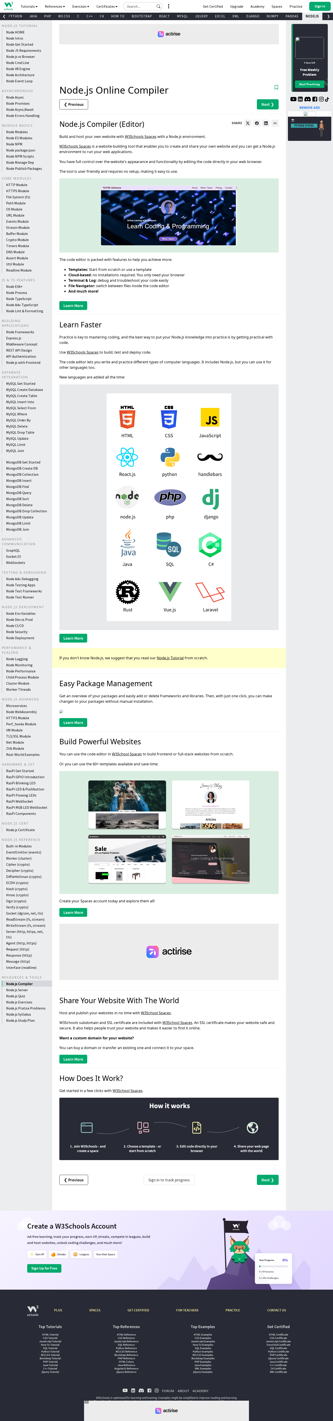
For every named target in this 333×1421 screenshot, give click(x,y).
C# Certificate (278, 1368)
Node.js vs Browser (20, 56)
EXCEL (220, 16)
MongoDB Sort (17, 499)
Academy (257, 6)
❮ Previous (74, 104)
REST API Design (19, 350)
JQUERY (201, 16)
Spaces (277, 6)
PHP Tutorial (50, 1361)
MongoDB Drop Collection (26, 511)
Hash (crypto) (16, 889)
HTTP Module (16, 184)
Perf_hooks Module (21, 724)
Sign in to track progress (169, 1179)
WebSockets (15, 562)
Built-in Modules (19, 846)
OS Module (14, 209)
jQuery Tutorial (50, 1372)
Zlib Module (15, 748)
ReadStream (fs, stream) (25, 919)
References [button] (54, 6)
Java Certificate (278, 1361)
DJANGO (253, 16)
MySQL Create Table (21, 395)
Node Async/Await (20, 109)
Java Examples (202, 1365)
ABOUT (183, 1390)
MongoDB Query (18, 492)
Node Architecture (20, 75)
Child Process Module (22, 677)
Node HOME (15, 32)
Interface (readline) (21, 967)
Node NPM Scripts (20, 156)
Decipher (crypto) (19, 870)
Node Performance (21, 671)
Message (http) (18, 961)
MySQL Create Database (24, 389)
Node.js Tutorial (170, 657)
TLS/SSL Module (18, 736)
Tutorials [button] (28, 6)
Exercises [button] (79, 6)
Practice (296, 6)
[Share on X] (247, 123)
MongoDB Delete (19, 505)
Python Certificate (278, 1351)
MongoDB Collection (22, 474)
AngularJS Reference (126, 1368)
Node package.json (20, 150)
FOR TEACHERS (187, 1310)
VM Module (14, 730)
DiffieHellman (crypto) (23, 876)
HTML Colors (126, 1361)
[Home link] (8, 6)
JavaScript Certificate (278, 1341)
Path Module (16, 203)
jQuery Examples (202, 1372)
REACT (164, 16)
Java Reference (126, 1365)
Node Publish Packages (24, 168)
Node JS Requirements (23, 50)
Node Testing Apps (20, 585)
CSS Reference (126, 1338)
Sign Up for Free (44, 1268)
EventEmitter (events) (23, 852)
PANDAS (292, 16)
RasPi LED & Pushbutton (25, 789)
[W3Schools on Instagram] (321, 99)
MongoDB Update (20, 517)
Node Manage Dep (20, 162)
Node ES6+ (14, 286)
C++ (90, 16)
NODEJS (312, 16)
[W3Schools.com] (32, 1313)
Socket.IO (13, 556)
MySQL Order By (18, 420)
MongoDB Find (17, 486)
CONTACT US (276, 1310)
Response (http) (19, 955)
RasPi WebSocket (19, 801)
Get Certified (213, 6)
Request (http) (17, 949)
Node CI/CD (15, 625)
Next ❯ (267, 104)
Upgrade (236, 6)
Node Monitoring (19, 665)
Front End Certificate (278, 1344)
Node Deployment (20, 638)
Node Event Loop (19, 81)
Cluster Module (17, 683)
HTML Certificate (278, 1334)
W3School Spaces (127, 754)
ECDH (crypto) (17, 882)
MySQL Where (16, 414)
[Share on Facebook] (257, 123)
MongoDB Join (17, 529)
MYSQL (182, 16)
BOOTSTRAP (142, 16)
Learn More (73, 305)
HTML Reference (126, 1334)
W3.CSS (64, 16)
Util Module (15, 264)
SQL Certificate (278, 1348)
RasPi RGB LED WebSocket (26, 807)
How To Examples (203, 1344)
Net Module (15, 742)
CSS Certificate (278, 1338)
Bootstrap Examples (203, 1358)
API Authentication (21, 356)
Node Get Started (19, 44)
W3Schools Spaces (141, 136)
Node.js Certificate (20, 830)
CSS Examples (203, 1338)
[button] (158, 6)
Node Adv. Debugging (22, 579)
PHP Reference (126, 1358)
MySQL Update (17, 438)
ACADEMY (200, 1390)
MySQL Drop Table (20, 432)
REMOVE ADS (309, 107)
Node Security (16, 631)
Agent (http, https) (21, 943)
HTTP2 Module (17, 718)
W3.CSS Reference (126, 1351)
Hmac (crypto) (17, 895)
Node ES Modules (19, 138)
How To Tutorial (50, 1344)
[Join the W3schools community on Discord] (307, 99)
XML (235, 16)
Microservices (16, 705)
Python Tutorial (50, 1351)
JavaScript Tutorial (50, 1341)
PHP (47, 16)
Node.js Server (17, 990)
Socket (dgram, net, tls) (24, 913)
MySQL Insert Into (20, 402)
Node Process (16, 292)
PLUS (58, 1310)
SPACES (94, 1310)
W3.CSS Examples (203, 1355)
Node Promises (18, 103)
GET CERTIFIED (138, 1310)
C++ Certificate (278, 1365)
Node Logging (17, 659)
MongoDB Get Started (23, 462)
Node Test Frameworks (24, 591)
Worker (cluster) (18, 858)
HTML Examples (203, 1334)
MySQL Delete (17, 426)
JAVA (33, 16)
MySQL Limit (16, 444)
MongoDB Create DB (22, 468)
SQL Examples (203, 1348)
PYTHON (15, 16)
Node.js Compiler (19, 983)
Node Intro (14, 38)
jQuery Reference (126, 1372)
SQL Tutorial (50, 1348)
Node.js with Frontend (23, 362)
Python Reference (126, 1348)
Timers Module (17, 246)
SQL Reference (126, 1344)
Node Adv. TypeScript (22, 305)
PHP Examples (203, 1361)
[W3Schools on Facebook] (315, 99)
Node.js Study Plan (20, 1020)
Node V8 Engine (18, 68)
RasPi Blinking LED (21, 783)
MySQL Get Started (20, 383)
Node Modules (17, 132)
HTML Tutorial (50, 1334)
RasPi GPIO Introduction (25, 777)
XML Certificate (278, 1372)
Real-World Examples (23, 754)
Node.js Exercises (19, 1002)
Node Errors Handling (23, 115)
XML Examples (203, 1368)
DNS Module (15, 252)
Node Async (15, 97)
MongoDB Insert (19, 480)
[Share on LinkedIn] (266, 123)
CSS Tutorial (50, 1338)
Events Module (17, 221)
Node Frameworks (20, 332)
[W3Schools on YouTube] (293, 99)
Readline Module (19, 270)
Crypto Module (17, 239)
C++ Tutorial (50, 1368)
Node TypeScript (19, 298)
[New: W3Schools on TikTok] (327, 99)
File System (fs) (18, 197)
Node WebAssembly (21, 711)
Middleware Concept (22, 344)
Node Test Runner (20, 597)
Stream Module (18, 227)
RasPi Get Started (20, 770)
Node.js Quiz (15, 996)
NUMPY (272, 16)
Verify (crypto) (17, 907)
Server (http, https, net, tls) (24, 934)
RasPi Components (21, 813)
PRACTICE (233, 1310)
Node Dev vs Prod (19, 619)
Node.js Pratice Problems (26, 1008)
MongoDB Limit (18, 523)
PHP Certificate (278, 1355)
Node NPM (14, 144)
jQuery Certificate (278, 1358)
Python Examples (203, 1351)
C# (102, 16)
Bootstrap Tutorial (50, 1358)
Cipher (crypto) (18, 864)
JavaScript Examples (203, 1341)
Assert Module (17, 258)
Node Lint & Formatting (24, 311)
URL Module (15, 215)
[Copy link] (275, 123)
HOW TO (118, 16)
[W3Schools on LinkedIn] (300, 99)
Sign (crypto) (16, 901)
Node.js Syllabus (18, 1014)
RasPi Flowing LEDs (21, 795)
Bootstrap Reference (126, 1355)
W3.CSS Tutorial (50, 1355)
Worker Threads (18, 689)
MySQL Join (15, 450)
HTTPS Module (17, 191)
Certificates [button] (106, 6)
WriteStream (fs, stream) (25, 925)
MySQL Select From (21, 408)
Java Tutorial (50, 1365)
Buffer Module (17, 233)
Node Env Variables (21, 613)
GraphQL (13, 550)
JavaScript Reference (126, 1341)
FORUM (168, 1390)
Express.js (13, 338)
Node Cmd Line (17, 62)
